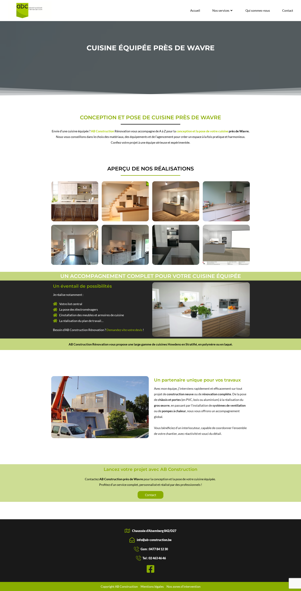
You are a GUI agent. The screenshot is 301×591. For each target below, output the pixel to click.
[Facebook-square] (150, 569)
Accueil (195, 10)
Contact (287, 10)
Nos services (220, 10)
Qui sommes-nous (257, 10)
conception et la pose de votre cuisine (202, 131)
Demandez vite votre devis (124, 330)
